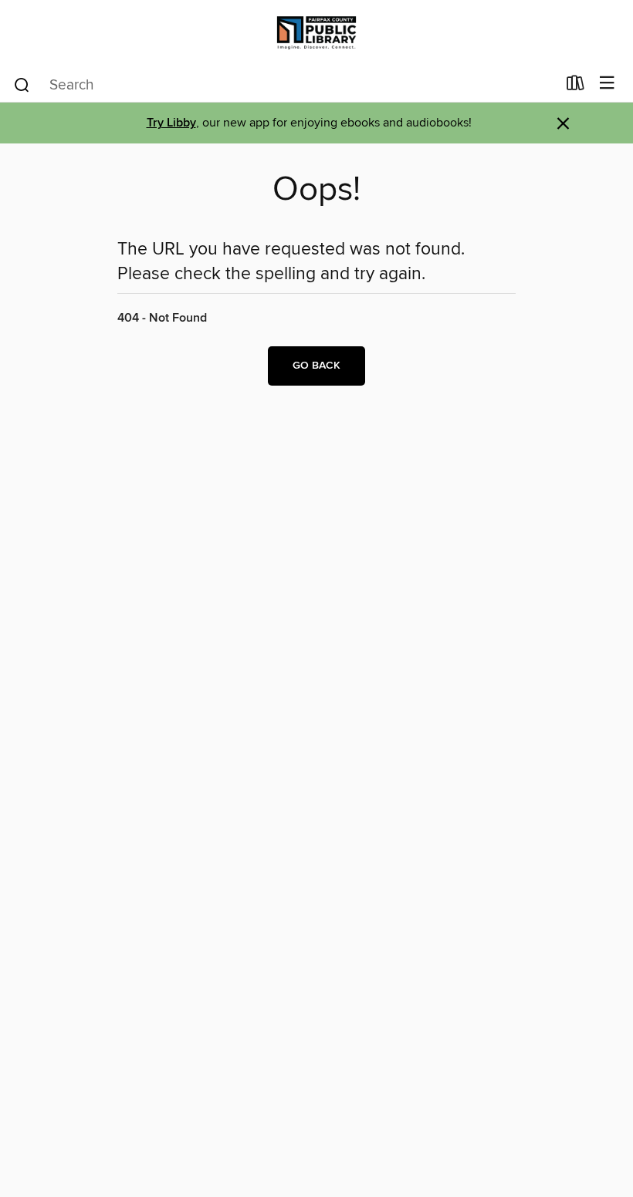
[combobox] (284, 84)
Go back (316, 366)
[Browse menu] (607, 83)
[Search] (22, 84)
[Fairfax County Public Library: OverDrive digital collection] (316, 33)
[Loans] (575, 86)
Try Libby (171, 123)
